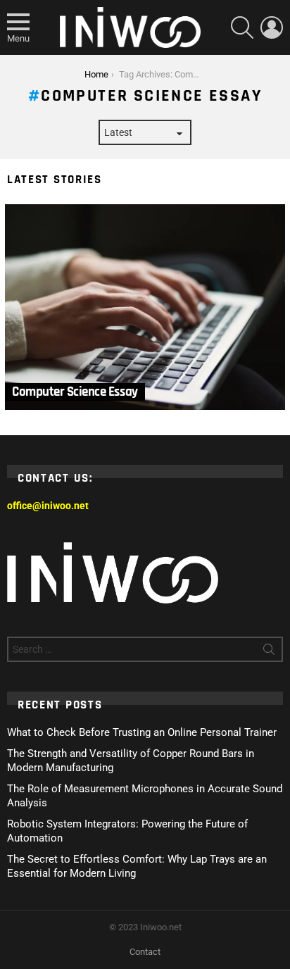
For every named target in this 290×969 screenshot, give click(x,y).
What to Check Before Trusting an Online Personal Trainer (142, 732)
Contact (145, 951)
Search (269, 652)
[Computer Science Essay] (145, 307)
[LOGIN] (271, 27)
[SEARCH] (242, 27)
